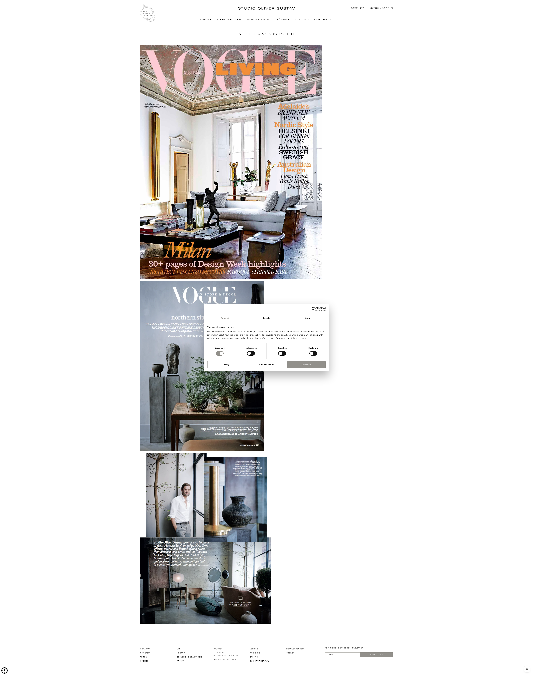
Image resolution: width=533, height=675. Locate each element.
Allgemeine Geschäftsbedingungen (225, 654)
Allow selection (266, 364)
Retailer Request (295, 649)
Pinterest (145, 653)
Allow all (306, 364)
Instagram (145, 649)
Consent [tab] (225, 318)
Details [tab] (266, 318)
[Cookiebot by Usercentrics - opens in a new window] (314, 309)
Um (178, 649)
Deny (226, 364)
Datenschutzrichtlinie (225, 659)
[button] (206, 19)
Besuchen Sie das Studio (189, 657)
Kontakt (181, 653)
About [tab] (308, 318)
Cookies (144, 661)
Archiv (180, 661)
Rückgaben (255, 653)
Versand (254, 649)
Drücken (217, 649)
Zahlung (254, 657)
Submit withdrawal (259, 661)
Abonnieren (376, 655)
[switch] (251, 353)
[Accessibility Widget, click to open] (4, 670)
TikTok (143, 657)
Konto (385, 8)
